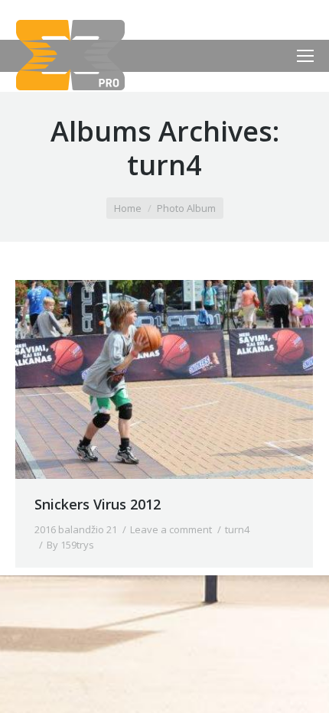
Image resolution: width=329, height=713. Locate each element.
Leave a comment (171, 529)
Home (128, 208)
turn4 (237, 529)
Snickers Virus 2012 (97, 504)
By (70, 545)
